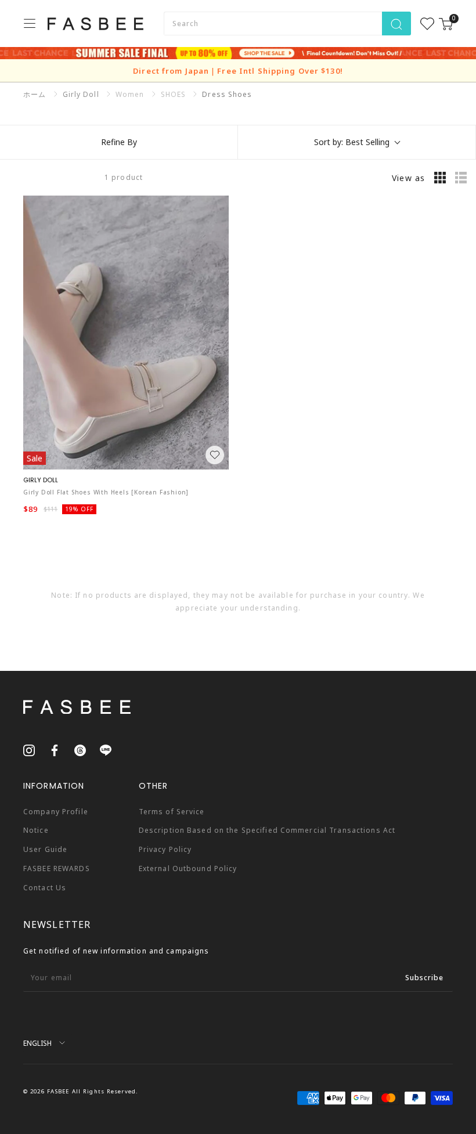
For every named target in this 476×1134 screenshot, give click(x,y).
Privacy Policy (165, 849)
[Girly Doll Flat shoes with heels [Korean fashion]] (126, 332)
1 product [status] (123, 177)
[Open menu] (29, 23)
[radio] (440, 177)
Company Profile (55, 812)
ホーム (34, 94)
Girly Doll (81, 94)
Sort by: (352, 141)
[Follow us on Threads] (80, 749)
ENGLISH (37, 1043)
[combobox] (273, 23)
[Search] (396, 23)
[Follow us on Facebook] (54, 749)
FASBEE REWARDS (56, 868)
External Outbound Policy (188, 868)
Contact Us (44, 888)
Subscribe (424, 978)
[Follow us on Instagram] (29, 749)
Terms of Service (172, 812)
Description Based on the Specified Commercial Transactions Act (267, 830)
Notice (36, 830)
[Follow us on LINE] (105, 749)
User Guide (45, 849)
